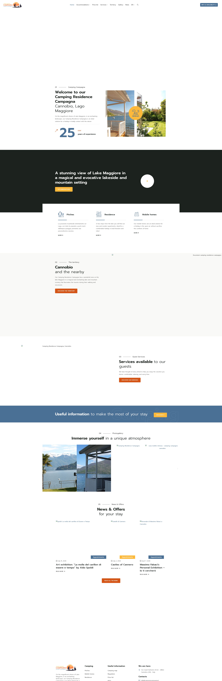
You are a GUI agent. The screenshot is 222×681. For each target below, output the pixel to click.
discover (159, 415)
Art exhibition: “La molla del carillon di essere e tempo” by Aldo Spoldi (78, 566)
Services (103, 5)
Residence (88, 677)
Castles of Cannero (122, 564)
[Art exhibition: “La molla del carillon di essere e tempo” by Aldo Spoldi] (82, 538)
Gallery (120, 5)
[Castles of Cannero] (124, 538)
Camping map (112, 671)
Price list (95, 5)
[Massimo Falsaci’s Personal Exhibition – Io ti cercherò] (153, 538)
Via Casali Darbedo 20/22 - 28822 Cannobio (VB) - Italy (152, 671)
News (127, 5)
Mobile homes (89, 674)
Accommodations (82, 5)
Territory (113, 5)
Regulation (111, 674)
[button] (44, 469)
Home (72, 5)
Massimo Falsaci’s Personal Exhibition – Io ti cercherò (152, 567)
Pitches (87, 671)
